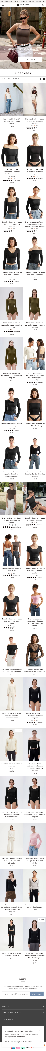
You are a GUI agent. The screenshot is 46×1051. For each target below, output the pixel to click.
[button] (31, 128)
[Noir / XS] (11, 150)
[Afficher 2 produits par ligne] (44, 79)
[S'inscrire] (38, 1041)
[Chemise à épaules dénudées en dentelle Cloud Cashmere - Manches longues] (11, 885)
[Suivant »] (29, 968)
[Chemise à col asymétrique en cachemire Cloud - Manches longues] (11, 792)
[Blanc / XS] (11, 549)
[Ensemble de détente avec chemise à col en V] (11, 934)
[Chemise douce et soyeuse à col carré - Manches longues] (11, 202)
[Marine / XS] (11, 934)
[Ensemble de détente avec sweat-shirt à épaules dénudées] (11, 839)
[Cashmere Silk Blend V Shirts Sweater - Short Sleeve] (11, 99)
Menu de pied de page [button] (11, 1013)
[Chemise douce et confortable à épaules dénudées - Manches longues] (11, 150)
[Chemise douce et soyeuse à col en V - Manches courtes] (11, 599)
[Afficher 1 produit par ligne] (40, 79)
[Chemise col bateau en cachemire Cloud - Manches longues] (11, 303)
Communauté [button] (7, 1019)
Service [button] (5, 1006)
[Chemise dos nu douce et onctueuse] (11, 549)
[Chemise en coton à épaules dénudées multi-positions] (11, 649)
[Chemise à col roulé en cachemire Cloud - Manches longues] (11, 353)
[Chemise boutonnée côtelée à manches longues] (11, 404)
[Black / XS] (11, 99)
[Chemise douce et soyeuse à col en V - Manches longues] (11, 253)
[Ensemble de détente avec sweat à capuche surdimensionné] (11, 694)
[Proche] (41, 1029)
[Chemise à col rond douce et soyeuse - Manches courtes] (11, 498)
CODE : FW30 (30, 59)
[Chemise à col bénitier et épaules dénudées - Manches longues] (11, 452)
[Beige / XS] (11, 694)
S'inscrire (36, 994)
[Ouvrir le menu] (5, 5)
